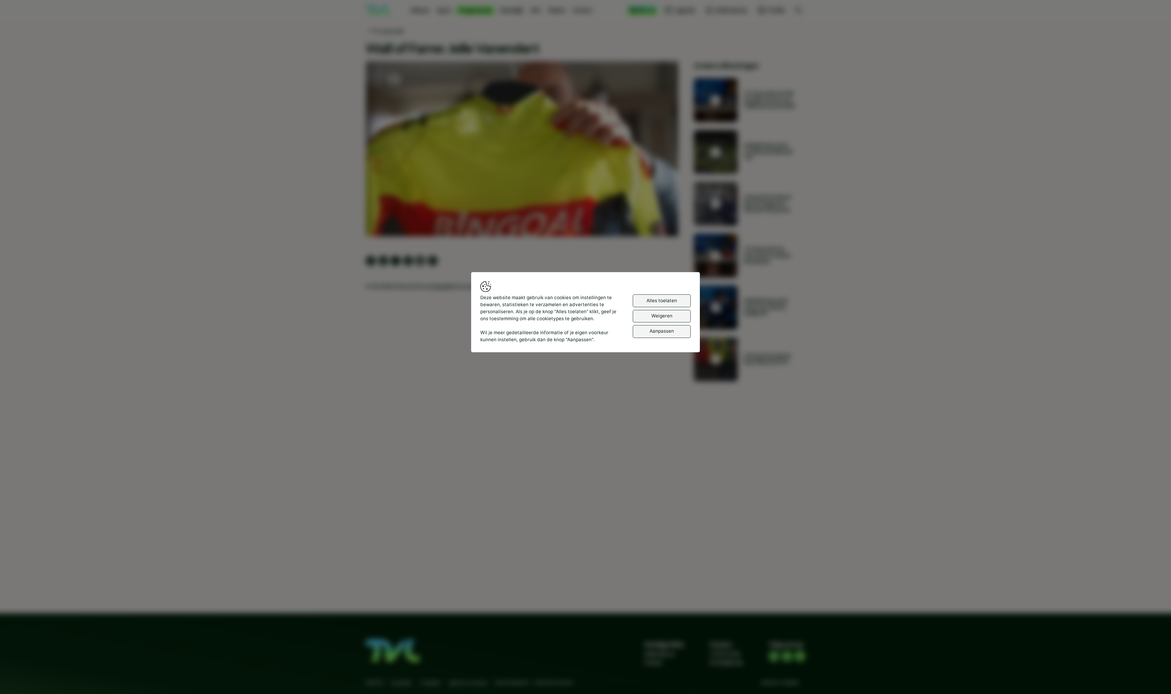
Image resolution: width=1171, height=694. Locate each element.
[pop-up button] (657, 226)
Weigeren (661, 316)
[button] (523, 150)
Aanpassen (662, 331)
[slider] (522, 215)
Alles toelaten (661, 300)
